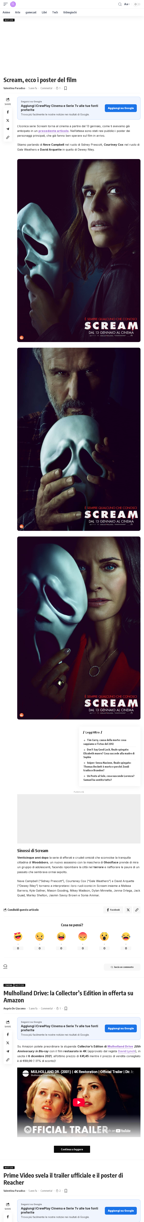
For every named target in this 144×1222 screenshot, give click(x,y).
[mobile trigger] (6, 4)
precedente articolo (53, 131)
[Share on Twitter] (8, 120)
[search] (119, 4)
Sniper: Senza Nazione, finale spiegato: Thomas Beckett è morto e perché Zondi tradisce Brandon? (107, 766)
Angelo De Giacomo (14, 1008)
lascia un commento (123, 967)
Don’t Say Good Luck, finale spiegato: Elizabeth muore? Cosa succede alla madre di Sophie (109, 753)
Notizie (9, 20)
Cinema (8, 985)
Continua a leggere (72, 1149)
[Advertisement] (72, 48)
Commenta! (46, 88)
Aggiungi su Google (121, 108)
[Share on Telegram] (8, 129)
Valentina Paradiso (14, 88)
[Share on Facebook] (8, 112)
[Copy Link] (8, 137)
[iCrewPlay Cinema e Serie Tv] (13, 4)
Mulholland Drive (120, 1046)
